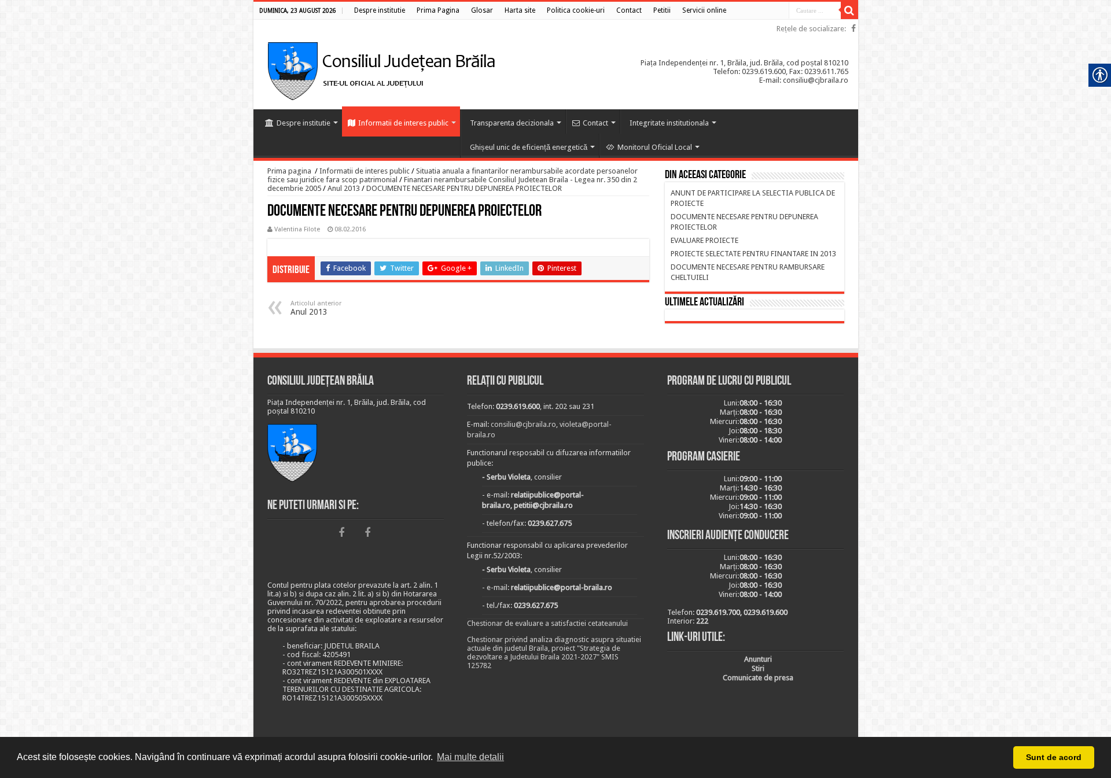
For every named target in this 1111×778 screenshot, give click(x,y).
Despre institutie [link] (303, 123)
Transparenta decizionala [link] (512, 123)
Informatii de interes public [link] (403, 123)
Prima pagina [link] (289, 171)
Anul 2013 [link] (344, 188)
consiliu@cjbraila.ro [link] (523, 424)
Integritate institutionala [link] (669, 123)
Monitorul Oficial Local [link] (654, 147)
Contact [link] (595, 123)
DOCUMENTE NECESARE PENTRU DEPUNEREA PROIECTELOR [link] (464, 188)
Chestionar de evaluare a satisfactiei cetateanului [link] (547, 623)
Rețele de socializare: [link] (811, 28)
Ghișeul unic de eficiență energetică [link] (528, 147)
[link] (379, 10)
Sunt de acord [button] (1053, 757)
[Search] (849, 10)
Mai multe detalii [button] (470, 757)
